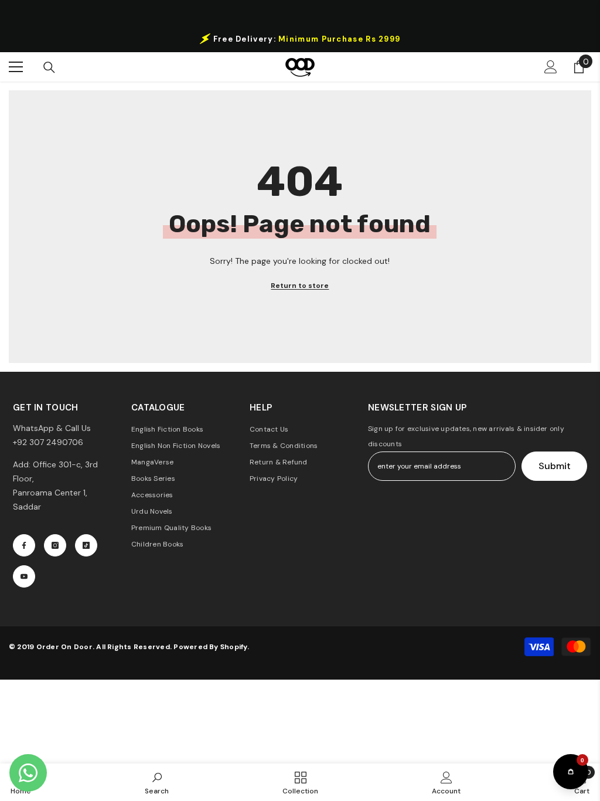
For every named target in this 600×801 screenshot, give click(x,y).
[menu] (16, 67)
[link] (157, 782)
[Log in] (550, 66)
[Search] (49, 67)
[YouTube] (24, 576)
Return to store (300, 285)
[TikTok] (86, 545)
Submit (554, 466)
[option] (300, 38)
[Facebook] (24, 545)
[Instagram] (55, 545)
